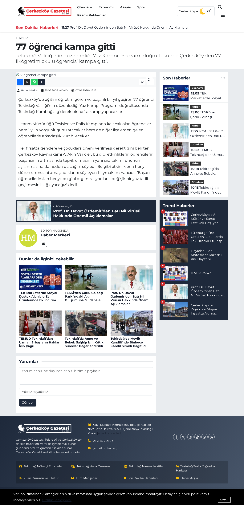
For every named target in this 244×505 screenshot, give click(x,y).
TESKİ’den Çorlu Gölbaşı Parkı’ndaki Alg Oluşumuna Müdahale (84, 296)
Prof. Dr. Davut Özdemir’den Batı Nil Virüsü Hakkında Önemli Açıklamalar (125, 27)
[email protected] (109, 433)
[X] (183, 437)
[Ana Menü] (221, 15)
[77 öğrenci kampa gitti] (86, 74)
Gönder (28, 402)
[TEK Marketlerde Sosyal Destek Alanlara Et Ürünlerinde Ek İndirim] (40, 277)
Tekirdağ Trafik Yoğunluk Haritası (196, 468)
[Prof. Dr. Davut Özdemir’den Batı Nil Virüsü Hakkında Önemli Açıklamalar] (132, 277)
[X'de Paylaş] (27, 82)
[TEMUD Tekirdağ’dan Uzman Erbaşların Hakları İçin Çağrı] (40, 323)
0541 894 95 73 (103, 441)
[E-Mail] (44, 244)
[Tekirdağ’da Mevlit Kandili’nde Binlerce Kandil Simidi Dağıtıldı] (132, 323)
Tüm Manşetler (86, 478)
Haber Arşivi (189, 478)
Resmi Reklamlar (91, 15)
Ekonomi (106, 7)
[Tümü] (223, 78)
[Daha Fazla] (41, 82)
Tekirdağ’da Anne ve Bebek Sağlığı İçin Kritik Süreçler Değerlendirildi (84, 342)
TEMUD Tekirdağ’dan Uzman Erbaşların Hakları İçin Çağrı (39, 342)
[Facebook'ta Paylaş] (20, 82)
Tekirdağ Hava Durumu (93, 466)
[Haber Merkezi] (28, 237)
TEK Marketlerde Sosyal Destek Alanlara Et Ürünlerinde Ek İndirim (38, 296)
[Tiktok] (197, 437)
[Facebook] (176, 437)
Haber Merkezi (30, 90)
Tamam (224, 499)
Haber (22, 38)
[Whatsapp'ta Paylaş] (34, 82)
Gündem (84, 7)
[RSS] (211, 437)
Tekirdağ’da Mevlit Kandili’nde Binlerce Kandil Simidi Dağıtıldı (129, 342)
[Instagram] (190, 437)
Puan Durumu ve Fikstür (41, 478)
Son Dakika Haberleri (143, 478)
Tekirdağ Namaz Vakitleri (147, 466)
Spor (141, 7)
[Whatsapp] (204, 437)
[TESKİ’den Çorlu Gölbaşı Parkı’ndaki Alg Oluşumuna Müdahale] (86, 277)
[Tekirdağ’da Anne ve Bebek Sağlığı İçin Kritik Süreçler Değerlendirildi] (86, 323)
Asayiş (125, 7)
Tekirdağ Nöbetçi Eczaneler (43, 466)
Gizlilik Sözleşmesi (56, 500)
